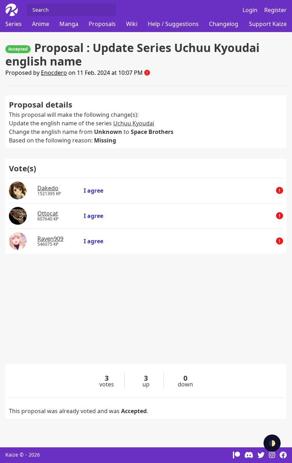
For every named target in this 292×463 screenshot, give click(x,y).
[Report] (147, 73)
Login (250, 10)
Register (275, 10)
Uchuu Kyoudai (133, 123)
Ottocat (47, 213)
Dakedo (47, 188)
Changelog (223, 24)
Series (13, 24)
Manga (68, 24)
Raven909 (50, 239)
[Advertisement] (146, 314)
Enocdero (54, 73)
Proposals (102, 24)
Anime (40, 24)
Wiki (131, 24)
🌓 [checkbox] (272, 443)
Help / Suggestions (173, 24)
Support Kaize (268, 24)
